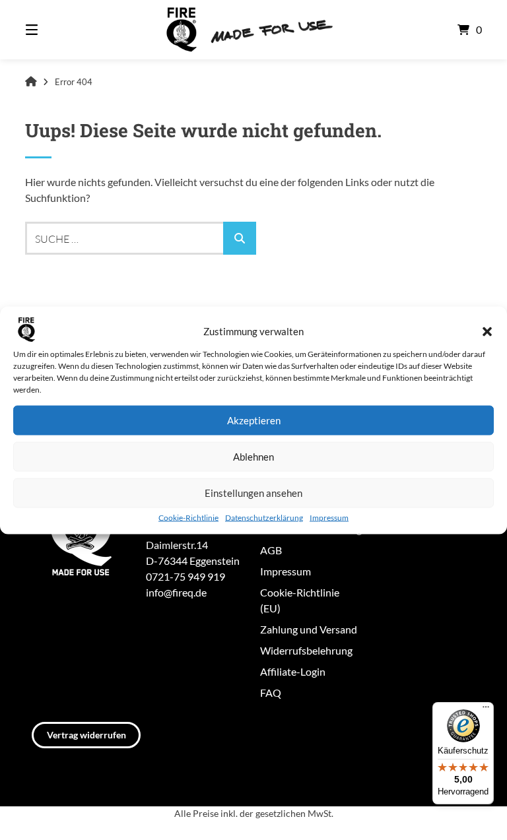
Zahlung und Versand (308, 629)
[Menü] (486, 710)
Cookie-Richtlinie (188, 517)
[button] (487, 331)
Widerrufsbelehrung (306, 650)
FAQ (270, 692)
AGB (271, 550)
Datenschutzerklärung (264, 517)
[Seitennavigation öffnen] (54, 29)
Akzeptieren (254, 420)
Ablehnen (253, 457)
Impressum (329, 517)
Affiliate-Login (292, 671)
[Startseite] (253, 29)
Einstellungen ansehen (253, 493)
